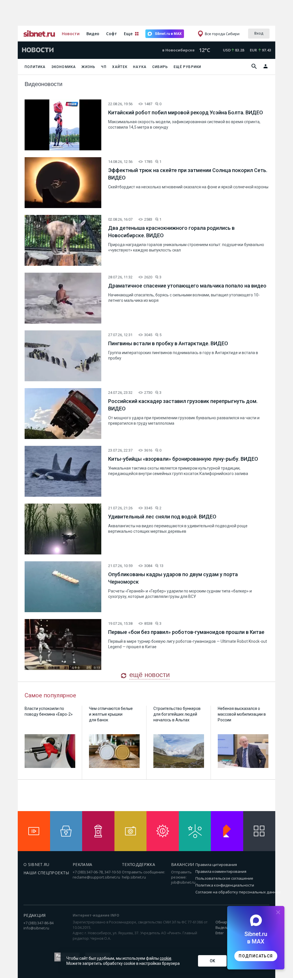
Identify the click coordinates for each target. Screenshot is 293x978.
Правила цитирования (216, 864)
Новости (71, 33)
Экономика (64, 67)
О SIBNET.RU (36, 864)
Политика (35, 67)
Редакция (34, 915)
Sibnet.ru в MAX (168, 34)
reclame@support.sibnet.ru (96, 877)
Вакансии (182, 864)
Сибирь (160, 67)
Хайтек (119, 67)
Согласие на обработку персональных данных (238, 892)
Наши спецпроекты (46, 872)
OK (212, 961)
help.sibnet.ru (134, 877)
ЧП (103, 67)
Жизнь (88, 67)
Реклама (82, 864)
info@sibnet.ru (36, 928)
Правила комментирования (220, 871)
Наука (139, 67)
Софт (111, 33)
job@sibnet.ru (183, 882)
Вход (258, 33)
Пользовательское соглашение (224, 878)
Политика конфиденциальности (224, 885)
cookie (165, 958)
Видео (92, 33)
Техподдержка (138, 864)
